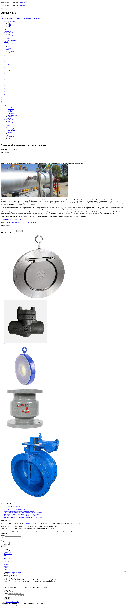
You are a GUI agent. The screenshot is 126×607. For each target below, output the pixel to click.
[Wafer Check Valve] (36, 299)
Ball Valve (10, 110)
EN (14, 21)
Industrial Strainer (12, 115)
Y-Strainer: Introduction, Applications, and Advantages (19, 511)
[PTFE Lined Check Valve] (25, 387)
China (13, 602)
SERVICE (18, 18)
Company (3, 541)
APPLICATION (36, 18)
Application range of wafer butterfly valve (15, 509)
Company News (12, 43)
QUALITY (25, 18)
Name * (3, 535)
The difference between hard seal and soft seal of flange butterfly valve (23, 517)
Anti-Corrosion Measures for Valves (14, 506)
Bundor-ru (22, 2)
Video (9, 48)
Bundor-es (22, 5)
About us (6, 563)
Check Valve (11, 112)
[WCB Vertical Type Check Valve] (25, 429)
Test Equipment (12, 40)
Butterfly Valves (8, 551)
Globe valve (7, 557)
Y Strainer (7, 558)
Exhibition (10, 46)
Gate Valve (11, 109)
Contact (6, 567)
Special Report (12, 35)
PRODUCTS (4, 18)
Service (6, 564)
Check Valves (8, 554)
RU (10, 25)
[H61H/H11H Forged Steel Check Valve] (25, 342)
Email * (3, 537)
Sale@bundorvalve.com (14, 572)
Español (17, 602)
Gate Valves (7, 552)
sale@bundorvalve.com (30, 523)
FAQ (9, 52)
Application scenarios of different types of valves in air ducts (20, 515)
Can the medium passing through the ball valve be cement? (20, 222)
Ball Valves (7, 555)
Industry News (12, 45)
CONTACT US (46, 18)
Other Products (12, 116)
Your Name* (7, 591)
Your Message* (5, 544)
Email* (6, 593)
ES (10, 26)
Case (9, 34)
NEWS (30, 18)
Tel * (2, 539)
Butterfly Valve (12, 107)
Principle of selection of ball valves (12, 219)
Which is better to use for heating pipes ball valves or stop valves (21, 514)
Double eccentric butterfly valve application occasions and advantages (23, 512)
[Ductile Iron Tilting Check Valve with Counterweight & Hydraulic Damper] (35, 500)
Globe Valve (11, 113)
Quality (6, 566)
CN (10, 23)
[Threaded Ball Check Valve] (4, 343)
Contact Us (11, 51)
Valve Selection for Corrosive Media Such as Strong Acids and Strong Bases (25, 508)
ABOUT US (11, 18)
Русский (8, 602)
